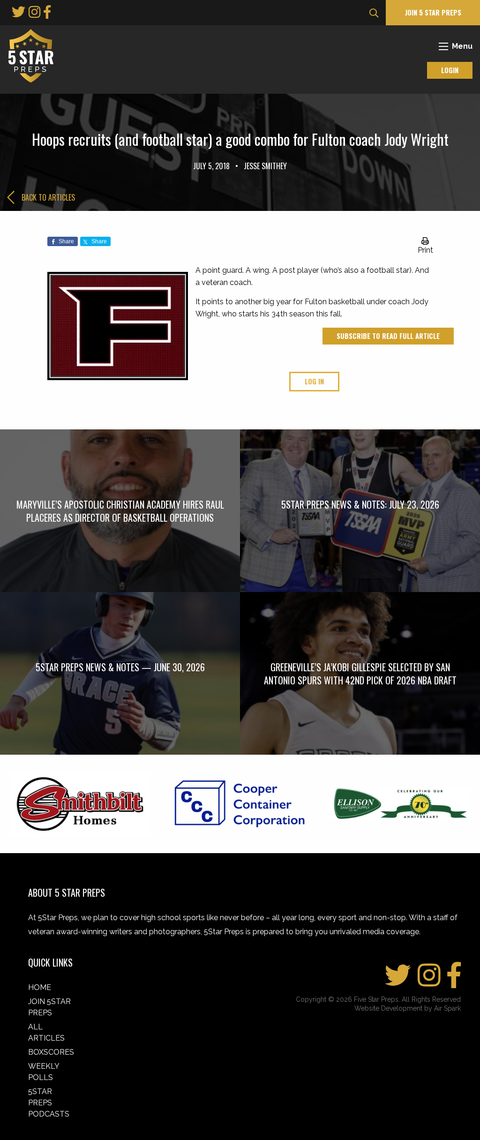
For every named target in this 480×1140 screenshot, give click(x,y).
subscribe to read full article (388, 336)
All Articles (46, 1032)
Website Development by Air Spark (407, 1008)
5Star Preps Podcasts (48, 1102)
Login (449, 70)
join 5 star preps (433, 12)
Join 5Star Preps (49, 1007)
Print (425, 250)
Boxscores (51, 1052)
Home (39, 987)
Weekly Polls (43, 1072)
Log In (314, 381)
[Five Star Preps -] (28, 55)
